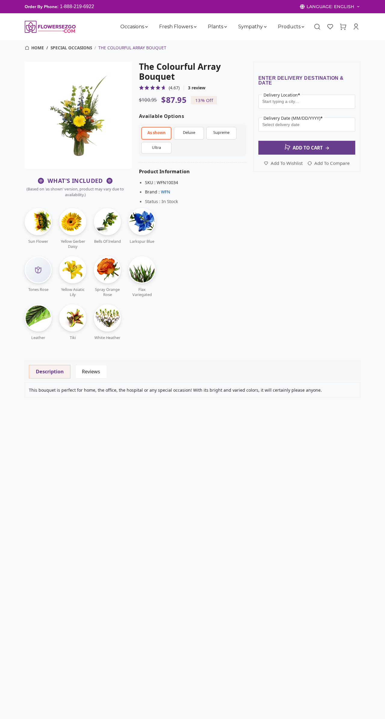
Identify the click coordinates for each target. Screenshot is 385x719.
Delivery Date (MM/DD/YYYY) (293, 118)
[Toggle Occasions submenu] (146, 27)
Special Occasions (71, 48)
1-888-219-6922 (77, 6)
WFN (165, 192)
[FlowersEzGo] (51, 26)
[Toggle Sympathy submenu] (265, 27)
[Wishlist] (330, 27)
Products (289, 26)
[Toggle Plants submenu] (225, 27)
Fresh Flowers (176, 26)
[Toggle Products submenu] (303, 27)
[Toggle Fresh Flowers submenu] (195, 27)
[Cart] (343, 27)
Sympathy (250, 26)
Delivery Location (281, 95)
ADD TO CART (311, 148)
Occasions (132, 26)
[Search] (317, 27)
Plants (215, 26)
